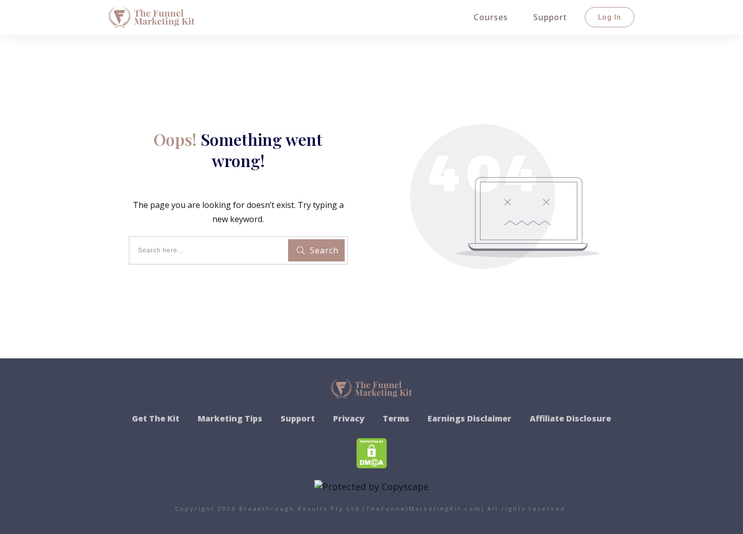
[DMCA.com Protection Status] (371, 452)
